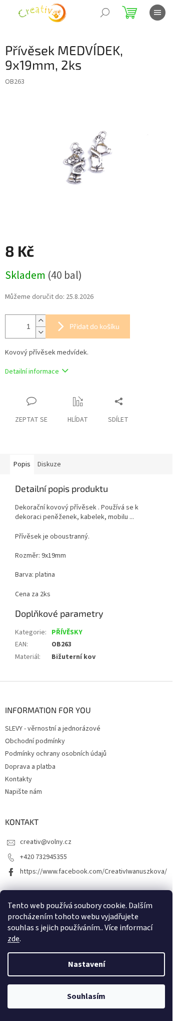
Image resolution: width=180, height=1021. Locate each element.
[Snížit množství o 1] (41, 332)
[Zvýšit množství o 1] (41, 320)
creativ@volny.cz (46, 842)
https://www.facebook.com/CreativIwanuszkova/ (93, 872)
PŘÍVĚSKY (67, 632)
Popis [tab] (22, 464)
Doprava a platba (30, 767)
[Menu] (158, 13)
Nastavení (86, 964)
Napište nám (23, 792)
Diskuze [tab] (49, 464)
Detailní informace (32, 372)
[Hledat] (105, 13)
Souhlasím (86, 996)
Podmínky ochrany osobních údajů (55, 754)
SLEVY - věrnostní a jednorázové (52, 729)
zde (14, 938)
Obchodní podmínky (35, 741)
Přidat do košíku (95, 326)
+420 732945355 (43, 857)
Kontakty (18, 779)
